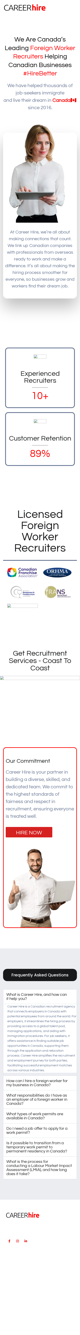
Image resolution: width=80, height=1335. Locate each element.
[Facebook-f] (9, 1241)
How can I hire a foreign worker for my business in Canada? (37, 1083)
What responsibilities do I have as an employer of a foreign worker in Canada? (36, 1099)
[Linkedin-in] (26, 1241)
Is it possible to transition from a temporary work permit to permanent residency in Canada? (36, 1147)
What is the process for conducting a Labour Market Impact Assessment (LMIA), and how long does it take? (39, 1168)
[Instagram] (17, 1241)
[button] (73, 7)
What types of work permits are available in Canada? (34, 1116)
